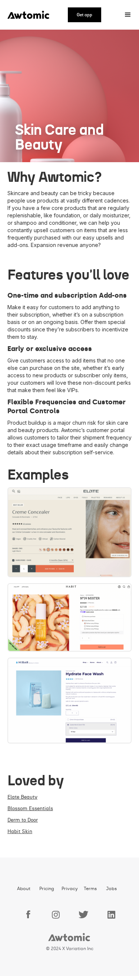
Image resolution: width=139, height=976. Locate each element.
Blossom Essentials (30, 808)
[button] (128, 15)
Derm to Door (22, 820)
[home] (26, 15)
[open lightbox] (69, 532)
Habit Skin (19, 831)
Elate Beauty (22, 797)
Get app (84, 15)
